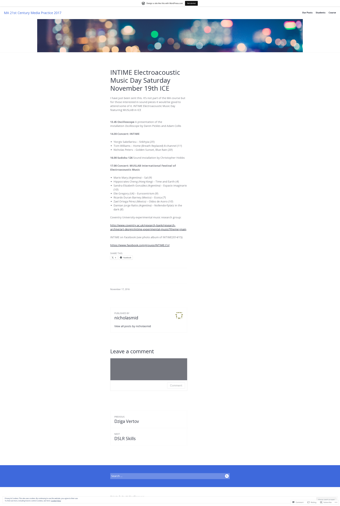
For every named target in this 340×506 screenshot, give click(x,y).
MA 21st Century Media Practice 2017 (32, 12)
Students (320, 12)
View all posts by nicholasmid (132, 326)
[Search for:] (170, 476)
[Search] (227, 476)
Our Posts (307, 12)
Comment (176, 385)
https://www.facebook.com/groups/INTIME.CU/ (140, 245)
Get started (191, 3)
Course (332, 12)
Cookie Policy (56, 501)
